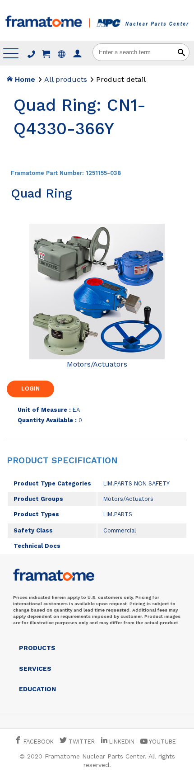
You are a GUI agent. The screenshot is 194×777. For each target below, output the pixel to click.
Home (24, 79)
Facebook (38, 741)
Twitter (81, 741)
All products (65, 79)
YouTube (162, 741)
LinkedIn (121, 741)
